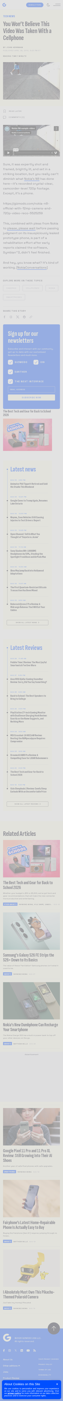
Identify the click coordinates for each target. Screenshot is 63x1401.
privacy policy (14, 1393)
